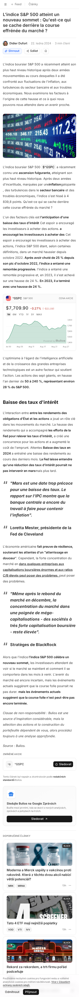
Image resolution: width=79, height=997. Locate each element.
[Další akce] (69, 885)
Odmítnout (12, 992)
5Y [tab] (32, 314)
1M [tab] (8, 314)
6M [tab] (14, 314)
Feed (18, 4)
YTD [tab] (21, 314)
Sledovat (65, 764)
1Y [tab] (27, 314)
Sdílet (34, 51)
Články (33, 4)
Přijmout (31, 992)
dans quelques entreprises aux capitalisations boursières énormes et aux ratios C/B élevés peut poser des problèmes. (38, 569)
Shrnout (13, 51)
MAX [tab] (39, 314)
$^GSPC (48, 167)
